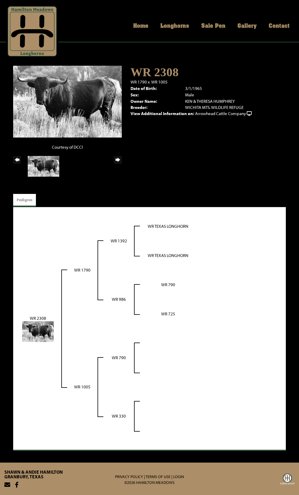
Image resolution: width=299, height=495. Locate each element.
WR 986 (119, 299)
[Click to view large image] (67, 101)
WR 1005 (159, 82)
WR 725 (168, 314)
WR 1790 (139, 82)
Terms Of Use (158, 476)
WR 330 (119, 416)
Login (178, 476)
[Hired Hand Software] (287, 480)
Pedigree (24, 199)
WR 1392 (119, 241)
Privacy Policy (129, 476)
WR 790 (168, 284)
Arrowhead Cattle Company (220, 113)
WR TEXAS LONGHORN (168, 226)
